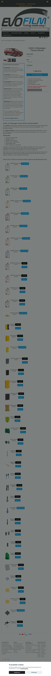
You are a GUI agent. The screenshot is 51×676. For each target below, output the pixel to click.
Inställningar (34, 672)
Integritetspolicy (24, 668)
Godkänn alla (17, 672)
